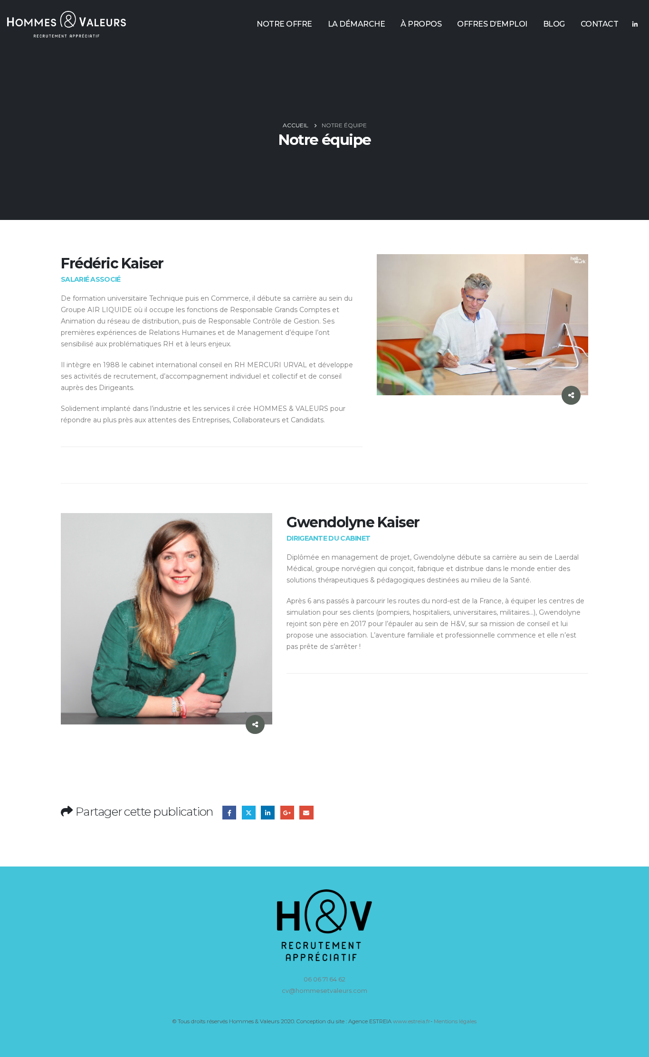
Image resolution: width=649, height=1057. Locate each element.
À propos (421, 24)
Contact (600, 24)
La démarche (356, 24)
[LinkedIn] (634, 24)
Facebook (229, 812)
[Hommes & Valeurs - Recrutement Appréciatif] (66, 24)
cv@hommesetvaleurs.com (324, 990)
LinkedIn (268, 812)
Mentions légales (455, 1021)
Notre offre (284, 24)
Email (306, 812)
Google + (287, 812)
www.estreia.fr (411, 1021)
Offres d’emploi (492, 24)
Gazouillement (249, 812)
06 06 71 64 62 (324, 979)
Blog (554, 24)
